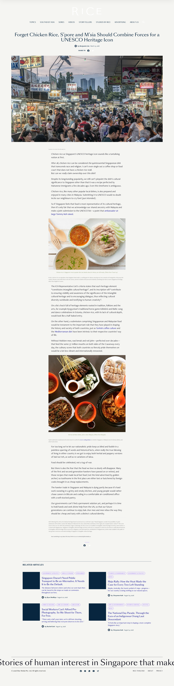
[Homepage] (87, 11)
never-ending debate (85, 440)
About (150, 671)
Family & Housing (48, 605)
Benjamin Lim (84, 46)
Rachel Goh (51, 626)
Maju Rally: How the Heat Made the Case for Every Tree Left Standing (127, 583)
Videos (71, 22)
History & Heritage (133, 605)
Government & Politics (51, 573)
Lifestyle (145, 605)
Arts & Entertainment (116, 605)
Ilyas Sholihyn (51, 597)
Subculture (75, 605)
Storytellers (85, 22)
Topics (32, 22)
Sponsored (80, 573)
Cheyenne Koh (118, 595)
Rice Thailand (139, 671)
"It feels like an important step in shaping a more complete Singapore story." (129, 624)
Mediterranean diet (63, 332)
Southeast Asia (47, 22)
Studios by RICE (103, 22)
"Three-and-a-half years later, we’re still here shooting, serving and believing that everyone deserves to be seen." (63, 621)
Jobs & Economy (67, 573)
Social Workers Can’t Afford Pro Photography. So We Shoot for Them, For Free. (62, 612)
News (111, 577)
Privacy (159, 671)
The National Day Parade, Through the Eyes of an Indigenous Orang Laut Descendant (128, 616)
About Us (134, 22)
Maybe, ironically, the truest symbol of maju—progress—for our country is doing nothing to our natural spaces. (129, 590)
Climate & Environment (117, 573)
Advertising (120, 22)
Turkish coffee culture (106, 328)
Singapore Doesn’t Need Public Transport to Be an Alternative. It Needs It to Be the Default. (63, 581)
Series (61, 22)
